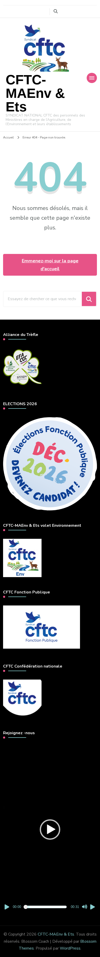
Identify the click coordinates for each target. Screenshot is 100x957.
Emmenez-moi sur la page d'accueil (50, 265)
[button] (50, 829)
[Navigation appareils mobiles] (92, 78)
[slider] (46, 907)
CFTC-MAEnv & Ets (35, 93)
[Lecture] (7, 906)
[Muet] (84, 906)
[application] (50, 829)
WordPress (70, 948)
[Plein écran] (92, 906)
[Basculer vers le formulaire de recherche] (56, 11)
